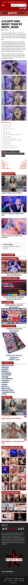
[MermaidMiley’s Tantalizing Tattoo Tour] (14, 430)
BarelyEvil (4, 369)
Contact (10, 580)
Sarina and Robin (7, 390)
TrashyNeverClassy (8, 392)
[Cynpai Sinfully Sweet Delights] (14, 183)
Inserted (4, 384)
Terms (15, 580)
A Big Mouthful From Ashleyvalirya (5, 165)
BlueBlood (5, 371)
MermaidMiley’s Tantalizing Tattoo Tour (12, 442)
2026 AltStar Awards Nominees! (14, 306)
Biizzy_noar (16, 33)
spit (3, 155)
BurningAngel (6, 373)
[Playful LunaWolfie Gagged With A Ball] (14, 204)
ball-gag (8, 151)
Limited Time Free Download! (14, 329)
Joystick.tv (5, 386)
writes (6, 122)
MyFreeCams (6, 388)
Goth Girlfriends (7, 379)
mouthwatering (19, 153)
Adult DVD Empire (7, 365)
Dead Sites (21, 580)
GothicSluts (5, 381)
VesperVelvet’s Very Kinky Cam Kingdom (11, 236)
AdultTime (5, 367)
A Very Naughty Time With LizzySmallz (23, 165)
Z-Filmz (4, 394)
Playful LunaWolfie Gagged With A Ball (12, 214)
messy (11, 153)
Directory (14, 582)
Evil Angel (4, 377)
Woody (6, 29)
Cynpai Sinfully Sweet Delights (11, 193)
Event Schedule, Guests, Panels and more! (14, 298)
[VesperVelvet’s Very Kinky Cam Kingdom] (14, 226)
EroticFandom (6, 375)
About (5, 580)
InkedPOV (4, 382)
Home (2, 17)
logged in (12, 246)
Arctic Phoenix (7, 419)
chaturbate (5, 153)
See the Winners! (14, 275)
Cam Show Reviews (9, 17)
